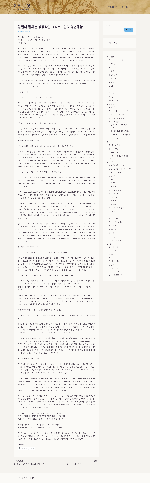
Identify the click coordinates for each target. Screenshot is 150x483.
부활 (110, 71)
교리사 (111, 107)
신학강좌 (112, 271)
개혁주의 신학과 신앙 (116, 60)
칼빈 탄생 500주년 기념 (117, 275)
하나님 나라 (113, 97)
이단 (110, 233)
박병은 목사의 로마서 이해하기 (119, 156)
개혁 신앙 (22, 6)
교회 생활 (110, 180)
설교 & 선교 (111, 197)
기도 (110, 257)
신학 (108, 57)
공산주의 (112, 218)
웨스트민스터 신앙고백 (119, 135)
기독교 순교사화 (114, 208)
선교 (110, 204)
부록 (110, 251)
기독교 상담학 (114, 194)
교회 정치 (112, 183)
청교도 (111, 176)
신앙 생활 (110, 254)
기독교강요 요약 (114, 118)
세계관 (111, 229)
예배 (110, 186)
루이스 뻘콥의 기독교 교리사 (119, 111)
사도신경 (112, 138)
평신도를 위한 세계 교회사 (118, 169)
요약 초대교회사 (114, 165)
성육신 (111, 78)
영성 (110, 265)
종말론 (111, 89)
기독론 (111, 64)
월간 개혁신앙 (112, 7)
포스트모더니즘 (114, 222)
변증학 (111, 214)
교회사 (109, 162)
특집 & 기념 (111, 268)
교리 (108, 104)
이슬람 (111, 237)
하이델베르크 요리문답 (119, 131)
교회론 (111, 67)
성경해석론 (113, 145)
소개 (133, 7)
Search (108, 26)
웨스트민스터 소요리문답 (119, 125)
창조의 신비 (113, 240)
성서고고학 (113, 149)
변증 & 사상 (111, 211)
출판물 (109, 244)
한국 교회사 (113, 172)
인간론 (111, 86)
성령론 (111, 75)
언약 (110, 93)
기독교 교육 (113, 190)
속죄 (110, 82)
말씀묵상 (112, 152)
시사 (110, 225)
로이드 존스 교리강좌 (116, 114)
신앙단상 (112, 261)
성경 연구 (110, 142)
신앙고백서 (124, 7)
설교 (110, 200)
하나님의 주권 (114, 100)
